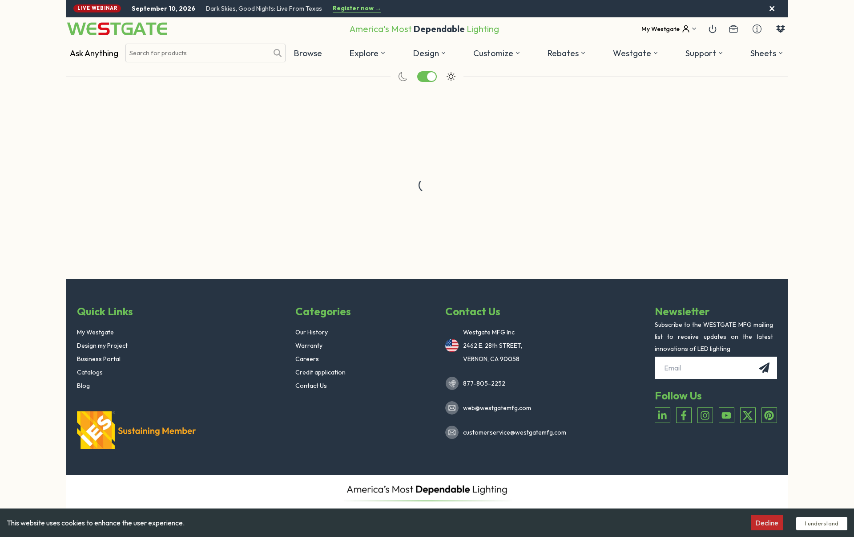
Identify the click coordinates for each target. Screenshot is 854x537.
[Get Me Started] (712, 28)
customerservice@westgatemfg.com (512, 432)
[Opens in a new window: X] (748, 415)
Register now (357, 8)
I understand (821, 523)
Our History (311, 332)
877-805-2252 (484, 383)
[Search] (277, 53)
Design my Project (102, 346)
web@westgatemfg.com (497, 408)
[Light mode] (451, 76)
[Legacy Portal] (733, 29)
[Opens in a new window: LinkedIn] (662, 415)
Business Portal (99, 359)
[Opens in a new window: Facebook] (684, 415)
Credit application (320, 372)
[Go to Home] (117, 28)
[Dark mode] (403, 76)
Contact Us (311, 386)
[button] (566, 53)
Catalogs (90, 372)
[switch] (427, 76)
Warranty (308, 346)
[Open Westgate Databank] (780, 29)
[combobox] (197, 53)
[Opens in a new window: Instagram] (705, 415)
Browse (308, 53)
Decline (766, 522)
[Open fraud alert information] (757, 29)
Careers (307, 359)
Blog (83, 386)
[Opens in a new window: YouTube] (726, 415)
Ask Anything (94, 53)
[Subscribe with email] (764, 367)
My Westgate (95, 332)
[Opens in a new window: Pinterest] (769, 415)
